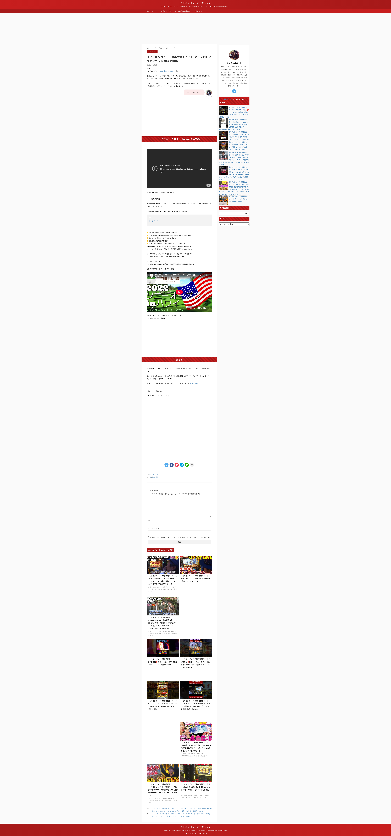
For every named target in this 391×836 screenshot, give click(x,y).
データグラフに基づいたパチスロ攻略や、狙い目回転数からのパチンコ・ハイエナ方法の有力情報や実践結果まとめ (195, 830)
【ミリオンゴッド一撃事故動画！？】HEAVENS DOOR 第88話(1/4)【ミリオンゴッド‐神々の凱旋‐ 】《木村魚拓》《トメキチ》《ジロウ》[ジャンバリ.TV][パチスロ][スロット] (162, 622)
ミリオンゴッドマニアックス (195, 3)
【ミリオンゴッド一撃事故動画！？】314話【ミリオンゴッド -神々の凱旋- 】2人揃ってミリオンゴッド (196, 578)
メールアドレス (153, 529)
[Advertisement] (195, 28)
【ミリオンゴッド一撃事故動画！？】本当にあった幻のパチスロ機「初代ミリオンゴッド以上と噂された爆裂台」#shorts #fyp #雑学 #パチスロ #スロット (234, 124)
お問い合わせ (199, 11)
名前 (150, 520)
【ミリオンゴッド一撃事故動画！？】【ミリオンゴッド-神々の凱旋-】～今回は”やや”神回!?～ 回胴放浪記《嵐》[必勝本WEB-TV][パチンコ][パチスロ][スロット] (163, 789)
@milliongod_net (166, 71)
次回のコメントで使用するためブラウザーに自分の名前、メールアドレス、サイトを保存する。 (180, 537)
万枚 (153, 477)
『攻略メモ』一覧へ (166, 11)
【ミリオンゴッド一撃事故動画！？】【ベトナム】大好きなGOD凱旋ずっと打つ (239, 199)
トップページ (153, 221)
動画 (157, 477)
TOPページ (149, 11)
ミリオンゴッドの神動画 (182, 11)
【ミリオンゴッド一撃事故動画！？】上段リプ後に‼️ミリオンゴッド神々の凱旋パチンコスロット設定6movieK (162, 662)
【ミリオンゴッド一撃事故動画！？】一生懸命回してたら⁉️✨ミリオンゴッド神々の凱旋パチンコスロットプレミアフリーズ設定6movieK (234, 112)
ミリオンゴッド (153, 474)
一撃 (150, 477)
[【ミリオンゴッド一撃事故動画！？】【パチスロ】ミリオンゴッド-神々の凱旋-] (182, 465)
